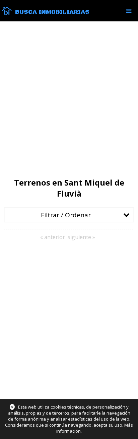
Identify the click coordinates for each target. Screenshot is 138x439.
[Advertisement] (69, 100)
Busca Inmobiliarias (52, 12)
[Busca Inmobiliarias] (7, 13)
